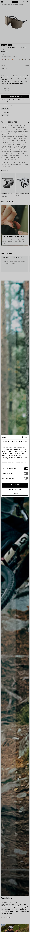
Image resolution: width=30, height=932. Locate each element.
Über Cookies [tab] (23, 441)
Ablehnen (15, 493)
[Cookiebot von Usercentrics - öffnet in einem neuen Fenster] (21, 437)
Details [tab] (14, 441)
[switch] (26, 473)
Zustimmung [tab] (5, 441)
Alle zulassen (15, 485)
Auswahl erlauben (15, 489)
